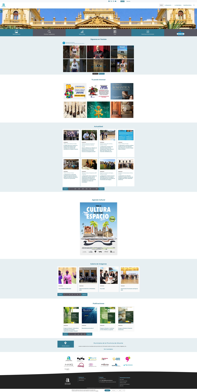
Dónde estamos (65, 346)
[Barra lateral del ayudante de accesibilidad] (1, 11)
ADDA (65, 143)
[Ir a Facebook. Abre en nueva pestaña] (109, 1)
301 (90, 188)
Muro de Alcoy (109, 143)
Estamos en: (81, 377)
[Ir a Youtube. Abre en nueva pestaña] (115, 1)
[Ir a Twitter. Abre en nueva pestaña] (111, 1)
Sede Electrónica (187, 5)
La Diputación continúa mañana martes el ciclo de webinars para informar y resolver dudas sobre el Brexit (125, 147)
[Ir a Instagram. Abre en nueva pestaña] (113, 1)
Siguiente (101, 188)
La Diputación (168, 5)
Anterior (65, 188)
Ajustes (120, 390)
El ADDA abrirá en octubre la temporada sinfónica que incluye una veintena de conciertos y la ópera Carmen (71, 147)
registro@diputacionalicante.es (107, 380)
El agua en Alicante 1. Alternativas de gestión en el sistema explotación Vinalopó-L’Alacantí (71, 330)
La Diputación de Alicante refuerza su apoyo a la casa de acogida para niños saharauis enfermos (125, 177)
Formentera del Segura (108, 172)
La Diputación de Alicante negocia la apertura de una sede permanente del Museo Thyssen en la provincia (71, 176)
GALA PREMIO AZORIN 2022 (64, 288)
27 (84, 334)
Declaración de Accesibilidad (125, 384)
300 (86, 188)
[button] (193, 5)
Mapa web (121, 385)
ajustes (97, 390)
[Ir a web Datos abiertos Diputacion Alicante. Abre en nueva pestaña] (180, 32)
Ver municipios (108, 349)
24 (75, 334)
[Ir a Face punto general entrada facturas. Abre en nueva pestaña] (114, 32)
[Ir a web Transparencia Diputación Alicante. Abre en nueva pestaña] (49, 32)
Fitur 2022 (102, 288)
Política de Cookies (123, 382)
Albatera (83, 143)
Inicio (161, 5)
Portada (74, 143)
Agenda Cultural (98, 200)
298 (79, 188)
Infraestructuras (103, 143)
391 (96, 188)
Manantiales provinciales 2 (88, 328)
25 (78, 334)
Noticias (71, 143)
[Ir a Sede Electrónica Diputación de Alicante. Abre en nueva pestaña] (16, 32)
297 (75, 188)
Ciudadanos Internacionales (123, 172)
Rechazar (113, 390)
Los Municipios (178, 5)
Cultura (67, 143)
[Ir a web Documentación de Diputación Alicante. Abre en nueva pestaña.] (82, 32)
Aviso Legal (122, 379)
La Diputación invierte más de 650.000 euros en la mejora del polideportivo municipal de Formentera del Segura (107, 177)
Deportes (102, 172)
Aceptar (107, 390)
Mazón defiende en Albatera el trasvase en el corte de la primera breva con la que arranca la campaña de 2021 (89, 149)
